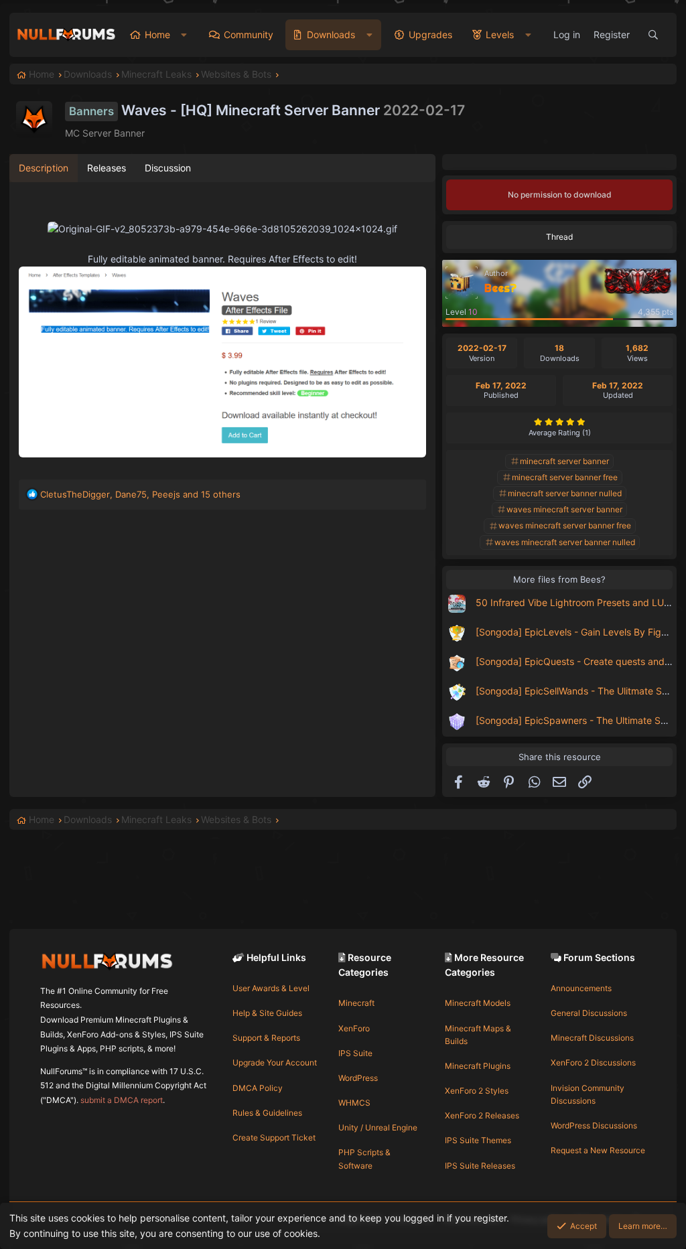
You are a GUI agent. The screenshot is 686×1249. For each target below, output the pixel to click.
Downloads (331, 34)
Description (43, 167)
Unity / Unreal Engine (377, 1127)
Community (248, 34)
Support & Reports (266, 1038)
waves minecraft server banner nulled (564, 542)
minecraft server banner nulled (565, 493)
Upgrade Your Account (274, 1062)
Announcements (581, 988)
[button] (184, 34)
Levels (500, 34)
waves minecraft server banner (564, 509)
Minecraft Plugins (477, 1066)
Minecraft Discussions (592, 1038)
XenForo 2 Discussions (593, 1062)
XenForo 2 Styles (476, 1091)
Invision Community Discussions (587, 1094)
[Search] (653, 34)
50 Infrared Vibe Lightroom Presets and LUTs (575, 602)
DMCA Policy (257, 1088)
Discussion (168, 167)
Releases (106, 167)
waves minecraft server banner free (564, 525)
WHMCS (354, 1103)
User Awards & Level (271, 988)
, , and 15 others (140, 494)
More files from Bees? (559, 579)
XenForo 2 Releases (482, 1115)
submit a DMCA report (121, 1100)
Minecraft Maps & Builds (478, 1034)
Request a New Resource (598, 1150)
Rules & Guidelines (267, 1113)
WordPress (358, 1078)
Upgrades (430, 34)
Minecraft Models (477, 1003)
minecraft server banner (564, 461)
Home (157, 34)
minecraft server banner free (565, 477)
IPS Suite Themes (478, 1140)
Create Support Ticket (274, 1137)
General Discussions (589, 1013)
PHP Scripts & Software (364, 1158)
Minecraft (356, 1003)
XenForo (354, 1028)
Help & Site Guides (267, 1013)
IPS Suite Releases (480, 1166)
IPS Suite (355, 1053)
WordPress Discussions (594, 1125)
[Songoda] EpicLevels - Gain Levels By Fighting (579, 632)
